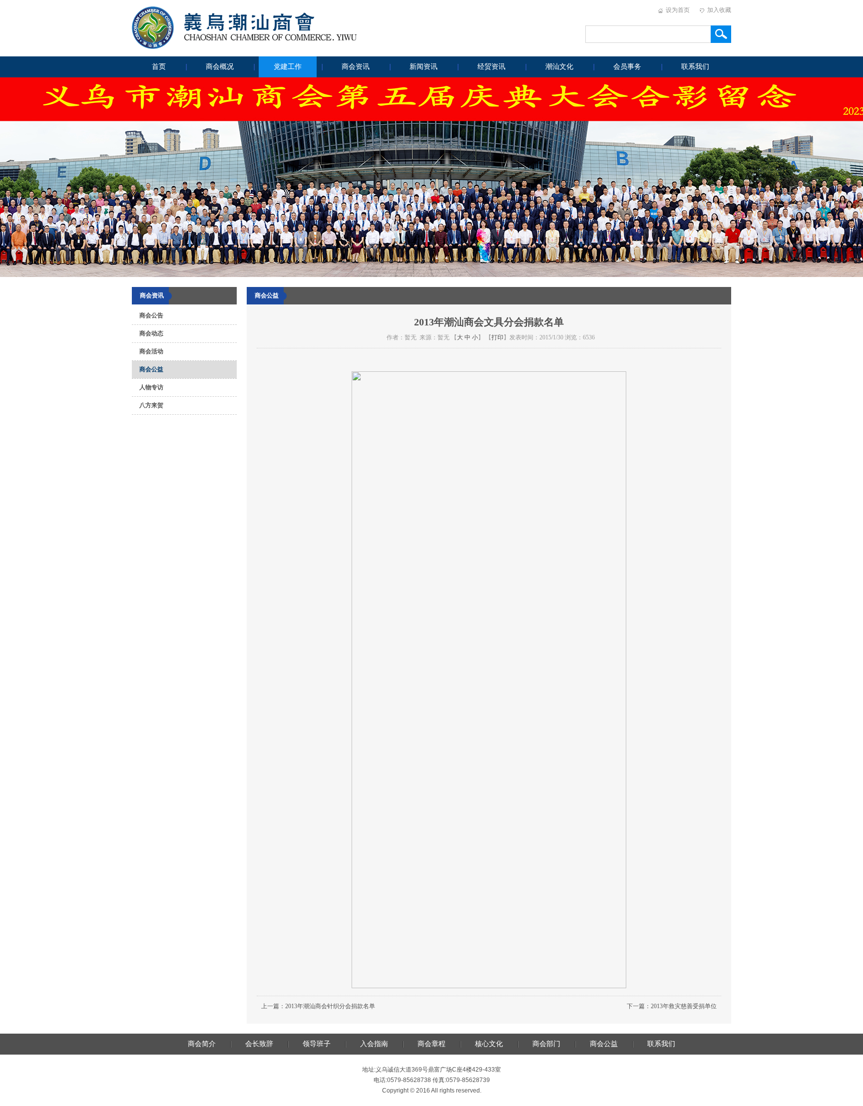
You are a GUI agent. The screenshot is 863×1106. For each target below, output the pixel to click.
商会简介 (202, 1044)
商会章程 (431, 1044)
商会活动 (151, 351)
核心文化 (489, 1044)
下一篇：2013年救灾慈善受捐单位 (672, 1006)
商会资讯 (356, 66)
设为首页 (678, 9)
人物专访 (151, 387)
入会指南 (374, 1044)
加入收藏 (719, 9)
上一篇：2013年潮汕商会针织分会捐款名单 (318, 1006)
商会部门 (546, 1044)
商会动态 (151, 333)
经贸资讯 (491, 66)
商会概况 (220, 66)
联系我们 (695, 66)
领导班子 (317, 1044)
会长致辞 (259, 1044)
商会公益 (151, 369)
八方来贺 (151, 405)
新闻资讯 (423, 66)
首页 (159, 66)
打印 (497, 337)
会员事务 (627, 66)
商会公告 (151, 315)
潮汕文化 (559, 66)
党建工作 (288, 66)
